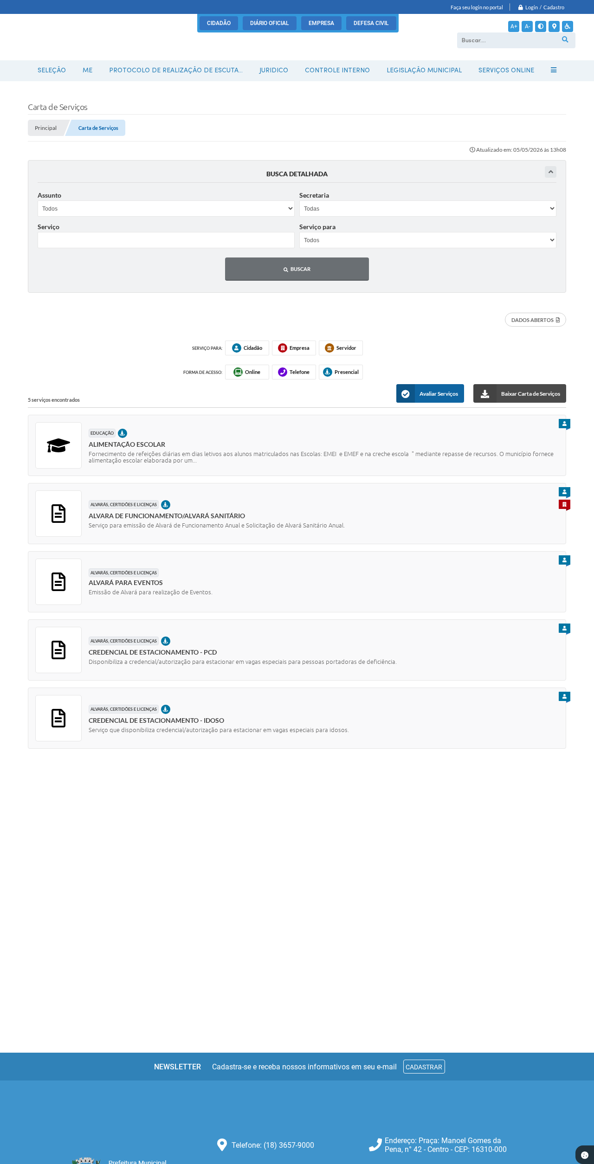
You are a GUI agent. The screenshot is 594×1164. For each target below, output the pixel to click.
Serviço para (317, 227)
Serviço (48, 227)
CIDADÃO (219, 23)
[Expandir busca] (550, 172)
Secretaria (314, 195)
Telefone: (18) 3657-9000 (273, 1145)
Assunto (49, 195)
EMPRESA (321, 23)
